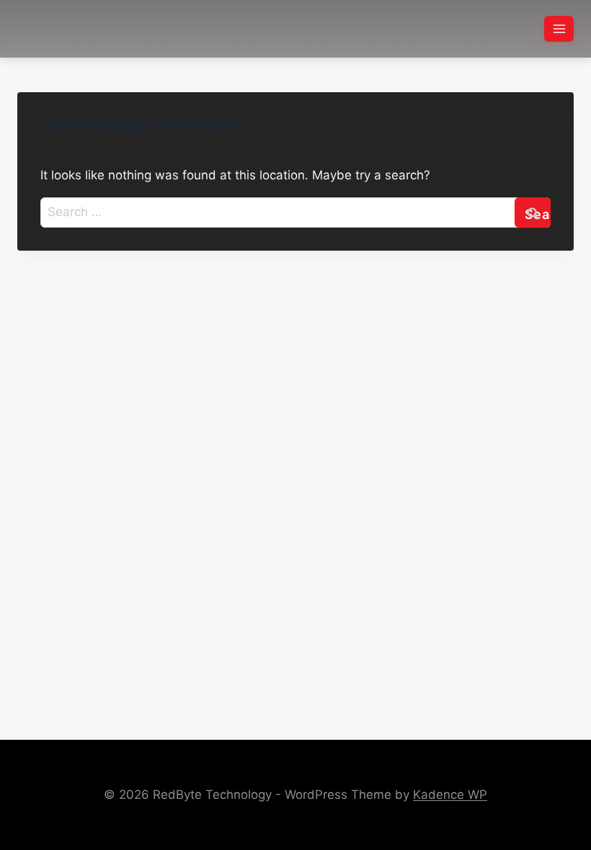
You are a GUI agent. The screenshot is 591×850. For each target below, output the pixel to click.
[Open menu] (559, 28)
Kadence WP (450, 794)
